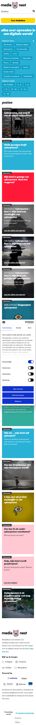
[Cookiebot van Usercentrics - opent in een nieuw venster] (25, 322)
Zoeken (4, 11)
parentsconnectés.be (26, 713)
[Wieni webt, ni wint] (18, 722)
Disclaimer (18, 718)
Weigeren (18, 401)
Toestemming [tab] (7, 328)
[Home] (13, 5)
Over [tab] (29, 328)
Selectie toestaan (18, 395)
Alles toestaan (18, 389)
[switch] (31, 367)
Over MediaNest (18, 20)
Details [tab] (18, 328)
